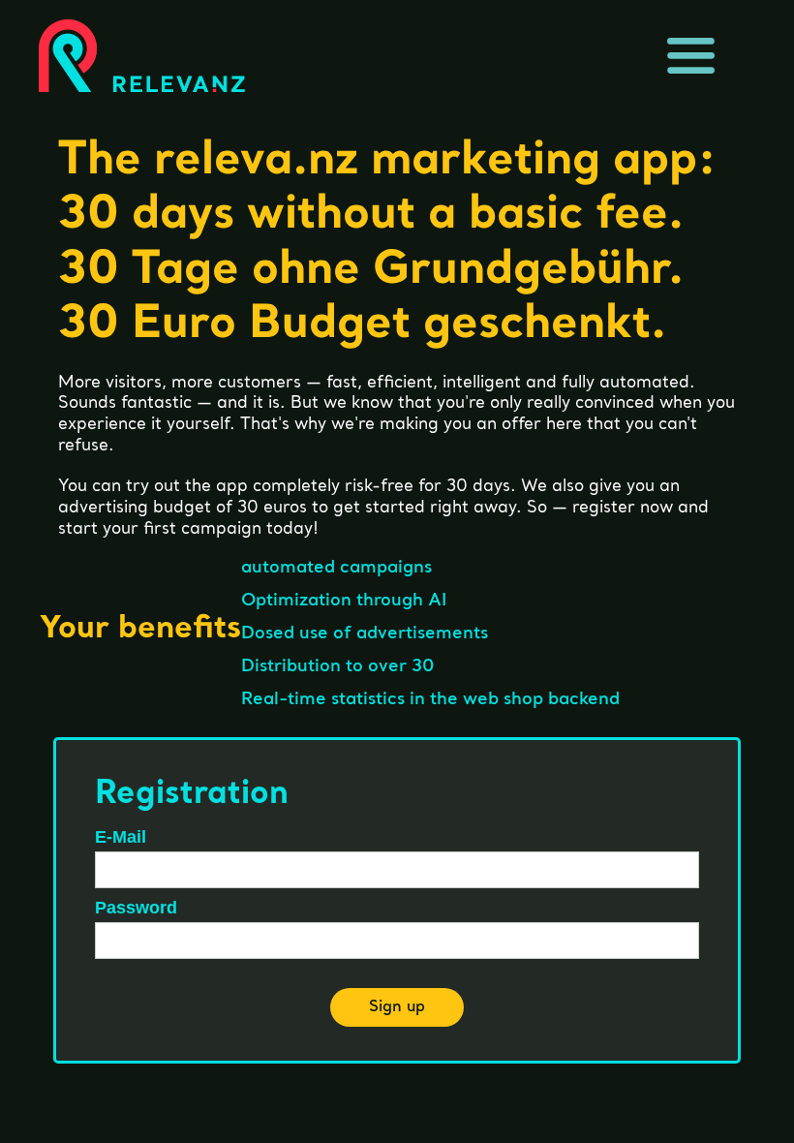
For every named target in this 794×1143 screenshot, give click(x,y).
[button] (691, 56)
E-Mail (120, 837)
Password (136, 907)
